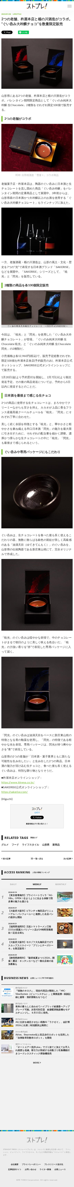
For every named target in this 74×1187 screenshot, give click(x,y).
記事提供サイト (15, 1169)
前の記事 (6, 858)
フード (15, 845)
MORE (36, 1062)
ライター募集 (45, 1169)
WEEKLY (37, 884)
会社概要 (14, 1164)
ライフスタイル (30, 845)
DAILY (13, 884)
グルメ (5, 845)
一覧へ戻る (38, 858)
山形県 (45, 845)
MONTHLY (60, 884)
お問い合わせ (30, 1169)
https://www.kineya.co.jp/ (17, 782)
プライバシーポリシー (31, 1164)
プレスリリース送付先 (53, 1164)
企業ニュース (60, 1169)
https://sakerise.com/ (14, 792)
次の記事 (68, 858)
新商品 (56, 845)
